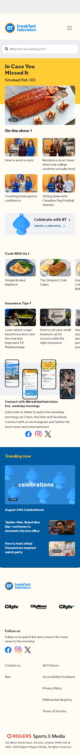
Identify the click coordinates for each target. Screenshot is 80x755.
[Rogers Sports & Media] (36, 736)
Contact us (13, 665)
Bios (8, 677)
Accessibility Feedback (58, 677)
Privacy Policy (52, 688)
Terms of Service (54, 711)
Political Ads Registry (57, 700)
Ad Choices (50, 665)
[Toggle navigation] (69, 28)
